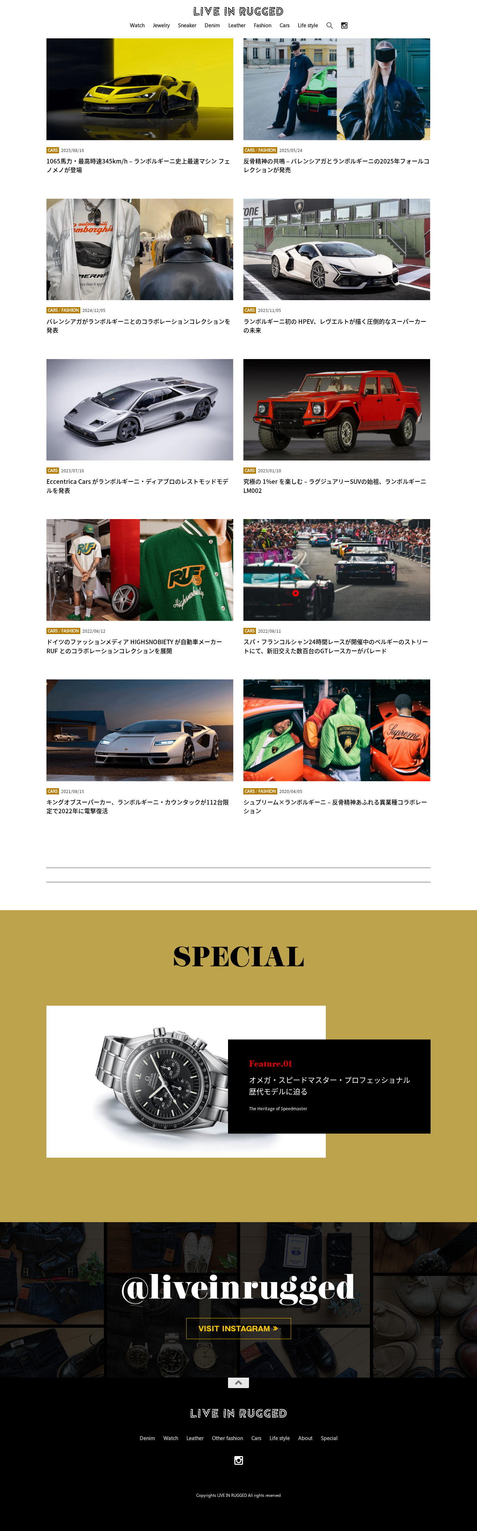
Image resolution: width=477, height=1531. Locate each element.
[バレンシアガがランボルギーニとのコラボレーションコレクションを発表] (139, 249)
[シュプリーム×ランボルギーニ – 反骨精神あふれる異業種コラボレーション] (336, 730)
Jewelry (161, 25)
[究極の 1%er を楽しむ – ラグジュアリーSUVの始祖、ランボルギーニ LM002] (336, 410)
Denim (212, 25)
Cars (284, 25)
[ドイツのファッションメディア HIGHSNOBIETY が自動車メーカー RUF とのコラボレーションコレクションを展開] (139, 570)
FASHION (267, 150)
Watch (137, 25)
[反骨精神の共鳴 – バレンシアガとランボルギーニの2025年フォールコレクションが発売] (336, 89)
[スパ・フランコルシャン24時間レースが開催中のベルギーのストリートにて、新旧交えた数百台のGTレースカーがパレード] (336, 570)
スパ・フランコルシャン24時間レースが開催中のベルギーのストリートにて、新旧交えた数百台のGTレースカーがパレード (335, 646)
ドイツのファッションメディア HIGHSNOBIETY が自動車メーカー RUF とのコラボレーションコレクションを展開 (134, 646)
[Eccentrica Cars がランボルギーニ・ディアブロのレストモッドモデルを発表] (139, 410)
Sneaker (187, 25)
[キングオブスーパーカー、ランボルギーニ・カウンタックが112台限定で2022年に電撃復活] (139, 730)
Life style (308, 25)
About (305, 1437)
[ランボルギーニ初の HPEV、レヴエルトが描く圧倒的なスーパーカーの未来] (336, 249)
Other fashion (227, 1437)
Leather (236, 25)
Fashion (262, 25)
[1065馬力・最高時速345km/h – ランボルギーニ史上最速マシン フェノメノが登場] (139, 89)
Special (329, 1437)
